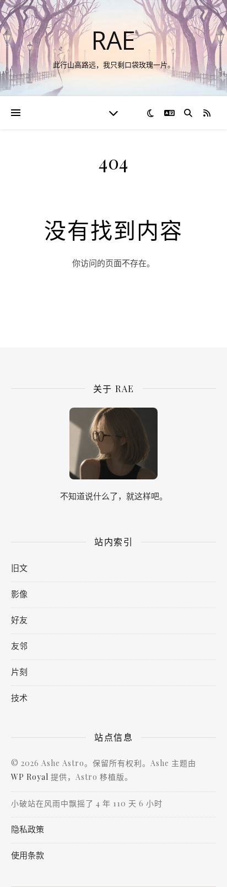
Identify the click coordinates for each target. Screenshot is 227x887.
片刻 (19, 671)
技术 (19, 697)
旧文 (19, 567)
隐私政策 (27, 829)
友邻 (19, 645)
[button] (15, 112)
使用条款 (27, 854)
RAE (113, 40)
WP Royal (29, 777)
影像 (19, 593)
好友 (19, 619)
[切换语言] (169, 113)
